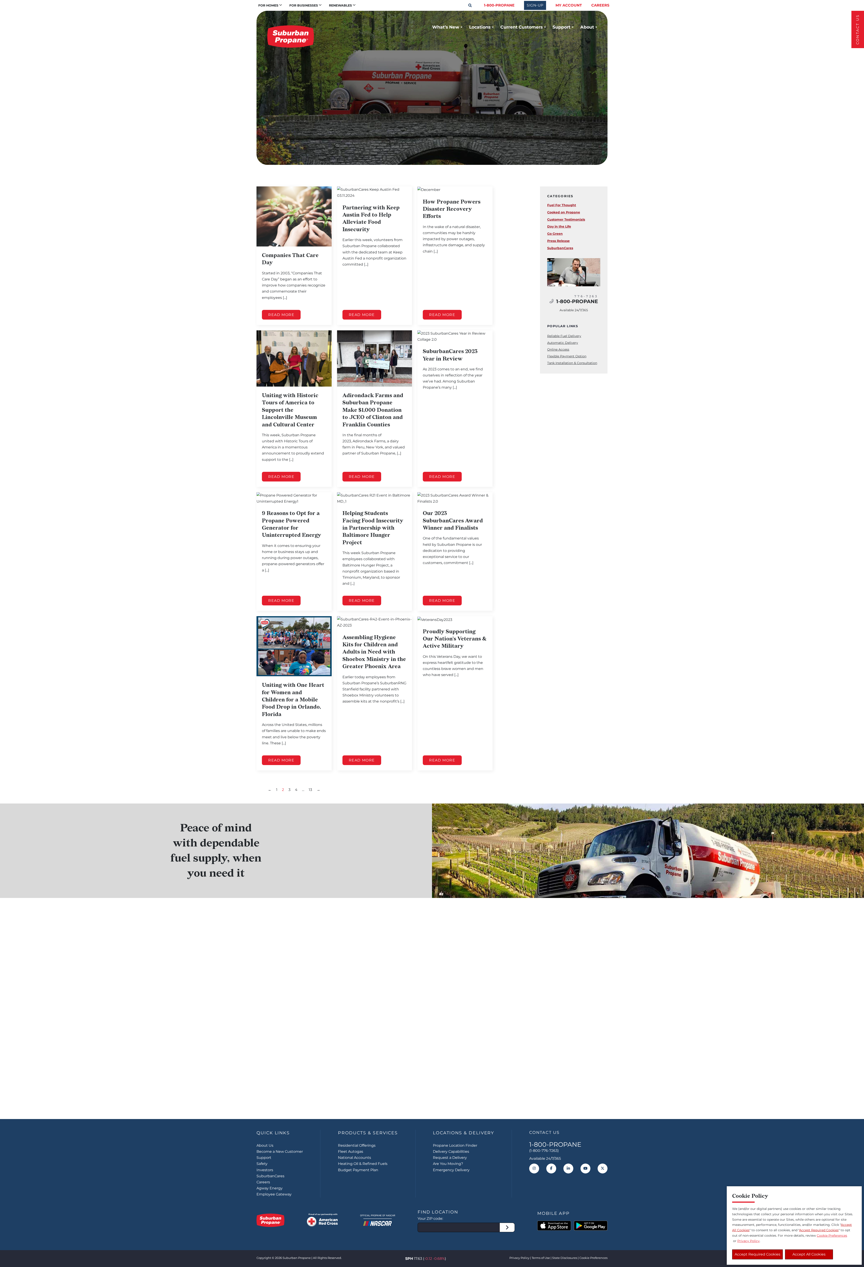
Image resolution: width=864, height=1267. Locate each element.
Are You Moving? (448, 1164)
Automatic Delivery (562, 343)
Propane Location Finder (455, 1145)
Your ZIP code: (430, 1218)
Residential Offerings (357, 1145)
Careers (600, 5)
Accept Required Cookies (757, 1254)
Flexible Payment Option (566, 356)
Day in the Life (559, 226)
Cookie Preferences (832, 1235)
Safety (262, 1164)
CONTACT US (857, 29)
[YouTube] (585, 1168)
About (587, 27)
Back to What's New (301, 140)
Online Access (558, 349)
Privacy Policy (519, 1258)
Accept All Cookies (809, 1254)
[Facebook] (551, 1168)
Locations (479, 27)
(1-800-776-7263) (544, 1150)
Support (561, 27)
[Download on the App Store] (554, 1226)
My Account (569, 5)
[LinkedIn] (568, 1168)
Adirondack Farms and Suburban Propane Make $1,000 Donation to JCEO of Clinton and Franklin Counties (372, 410)
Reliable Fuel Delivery (564, 336)
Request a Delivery (450, 1157)
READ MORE (281, 315)
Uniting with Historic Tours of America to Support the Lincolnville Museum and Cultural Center (290, 410)
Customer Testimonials (566, 219)
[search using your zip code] (507, 1227)
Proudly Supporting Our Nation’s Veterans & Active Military (454, 638)
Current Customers (521, 27)
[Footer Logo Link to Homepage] (270, 1220)
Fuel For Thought (561, 205)
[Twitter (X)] (603, 1168)
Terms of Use (541, 1258)
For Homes (268, 5)
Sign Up (432, 1091)
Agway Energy (269, 1188)
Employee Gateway (274, 1194)
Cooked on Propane (563, 212)
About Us (264, 1145)
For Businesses (303, 5)
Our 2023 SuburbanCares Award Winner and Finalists (453, 520)
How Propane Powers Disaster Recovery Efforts (451, 209)
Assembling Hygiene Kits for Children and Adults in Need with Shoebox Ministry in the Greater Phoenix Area (374, 652)
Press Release (558, 241)
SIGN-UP (535, 5)
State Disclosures (564, 1258)
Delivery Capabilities (451, 1151)
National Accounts (354, 1157)
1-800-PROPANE (499, 5)
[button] (470, 5)
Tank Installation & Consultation (572, 363)
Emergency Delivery (451, 1170)
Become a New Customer (279, 1151)
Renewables (340, 5)
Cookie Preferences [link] (593, 1258)
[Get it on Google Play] (591, 1226)
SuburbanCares (560, 248)
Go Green (555, 234)
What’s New (445, 27)
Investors (264, 1170)
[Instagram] (534, 1168)
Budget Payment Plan (358, 1170)
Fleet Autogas (350, 1151)
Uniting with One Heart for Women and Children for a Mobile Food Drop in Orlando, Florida (293, 700)
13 (310, 790)
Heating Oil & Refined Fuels (362, 1164)
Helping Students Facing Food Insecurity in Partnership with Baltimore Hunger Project (372, 528)
